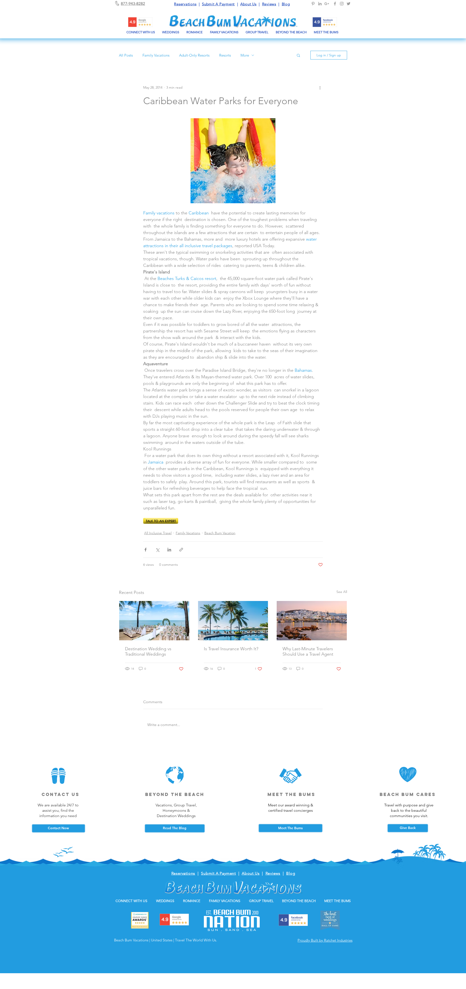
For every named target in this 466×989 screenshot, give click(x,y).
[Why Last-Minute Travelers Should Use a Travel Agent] (312, 620)
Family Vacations (155, 55)
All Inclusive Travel (158, 533)
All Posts (126, 55)
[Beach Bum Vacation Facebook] (335, 3)
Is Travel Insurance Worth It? (231, 648)
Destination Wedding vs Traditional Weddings (148, 651)
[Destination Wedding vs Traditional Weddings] (154, 620)
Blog (286, 4)
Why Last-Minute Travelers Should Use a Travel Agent (308, 651)
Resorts (225, 55)
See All (341, 592)
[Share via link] (181, 549)
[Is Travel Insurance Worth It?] (233, 620)
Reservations (185, 4)
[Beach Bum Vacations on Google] (326, 3)
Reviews (269, 4)
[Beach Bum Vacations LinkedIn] (319, 3)
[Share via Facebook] (145, 549)
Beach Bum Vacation (219, 533)
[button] (298, 55)
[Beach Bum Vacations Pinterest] (313, 3)
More (245, 55)
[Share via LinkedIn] (169, 549)
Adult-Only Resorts (194, 55)
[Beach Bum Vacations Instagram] (341, 3)
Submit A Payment (218, 4)
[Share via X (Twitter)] (157, 549)
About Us (248, 4)
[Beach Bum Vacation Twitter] (348, 3)
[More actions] (320, 87)
